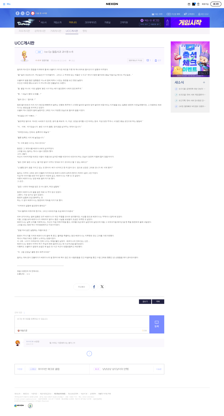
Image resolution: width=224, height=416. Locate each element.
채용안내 (26, 394)
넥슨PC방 (84, 394)
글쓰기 (145, 302)
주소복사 (81, 287)
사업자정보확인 (97, 399)
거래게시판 (55, 31)
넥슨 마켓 (158, 14)
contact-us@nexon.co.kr (28, 399)
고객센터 (191, 14)
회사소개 (17, 394)
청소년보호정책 (73, 394)
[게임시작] (187, 22)
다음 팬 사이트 (41, 13)
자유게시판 (24, 31)
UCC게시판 (72, 31)
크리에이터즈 (90, 22)
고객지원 (124, 22)
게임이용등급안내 (45, 394)
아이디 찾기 (144, 24)
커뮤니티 (73, 22)
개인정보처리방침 (59, 394)
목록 (158, 302)
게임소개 (57, 22)
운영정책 (93, 394)
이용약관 (34, 394)
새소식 (43, 22)
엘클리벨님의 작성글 (135, 60)
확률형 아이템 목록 (104, 394)
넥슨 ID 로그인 (151, 20)
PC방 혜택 (176, 14)
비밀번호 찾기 (155, 24)
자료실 (107, 22)
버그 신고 (204, 14)
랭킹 (85, 31)
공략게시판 (40, 31)
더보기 (204, 82)
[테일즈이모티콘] (22, 330)
